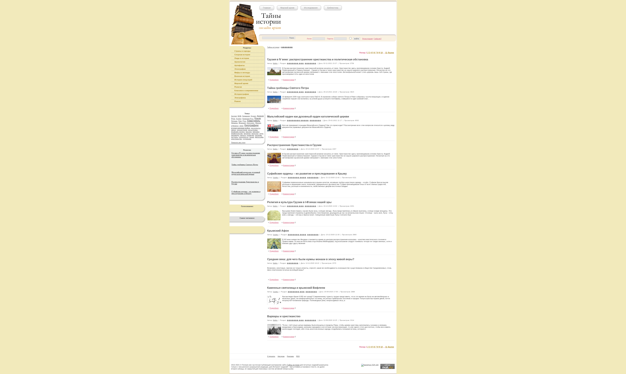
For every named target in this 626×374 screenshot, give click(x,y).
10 (381, 53)
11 (386, 53)
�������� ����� (298, 120)
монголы (255, 133)
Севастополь (253, 121)
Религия (238, 87)
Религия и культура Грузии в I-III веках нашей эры (299, 202)
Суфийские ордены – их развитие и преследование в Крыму (245, 192)
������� (310, 63)
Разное (237, 101)
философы (259, 137)
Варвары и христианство (283, 316)
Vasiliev (275, 177)
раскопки (258, 135)
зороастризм (242, 130)
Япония (258, 123)
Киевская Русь (247, 119)
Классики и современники (246, 91)
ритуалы (234, 137)
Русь (244, 121)
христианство (236, 139)
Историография (241, 94)
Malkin (275, 63)
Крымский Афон (278, 230)
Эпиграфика (240, 98)
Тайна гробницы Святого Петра (244, 165)
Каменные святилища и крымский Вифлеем (296, 287)
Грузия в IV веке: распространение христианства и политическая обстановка (245, 155)
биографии (251, 125)
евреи (233, 130)
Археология (239, 62)
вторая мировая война (240, 128)
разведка (250, 135)
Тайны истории (293, 365)
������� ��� (295, 63)
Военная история (242, 76)
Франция (242, 123)
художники (247, 139)
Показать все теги (238, 142)
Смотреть (387, 105)
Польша (234, 121)
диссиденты (255, 128)
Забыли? (377, 39)
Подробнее (274, 80)
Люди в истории (241, 58)
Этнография (240, 69)
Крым (257, 118)
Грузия (253, 116)
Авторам (281, 356)
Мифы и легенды (242, 73)
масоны (249, 132)
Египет (238, 119)
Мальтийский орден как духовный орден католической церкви (245, 173)
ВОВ (239, 116)
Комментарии (288, 80)
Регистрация (367, 39)
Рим (240, 121)
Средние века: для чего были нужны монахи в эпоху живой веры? (310, 259)
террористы (243, 137)
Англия (234, 116)
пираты (243, 135)
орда (261, 133)
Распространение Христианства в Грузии (294, 145)
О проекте (271, 356)
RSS (298, 356)
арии (241, 126)
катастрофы (253, 130)
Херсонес (250, 123)
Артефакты (239, 65)
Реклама (290, 356)
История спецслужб (243, 80)
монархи (247, 133)
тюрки (251, 137)
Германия (246, 116)
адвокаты (234, 126)
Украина (234, 123)
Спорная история (242, 55)
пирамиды (235, 135)
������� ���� (297, 177)
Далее (391, 53)
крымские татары (238, 132)
